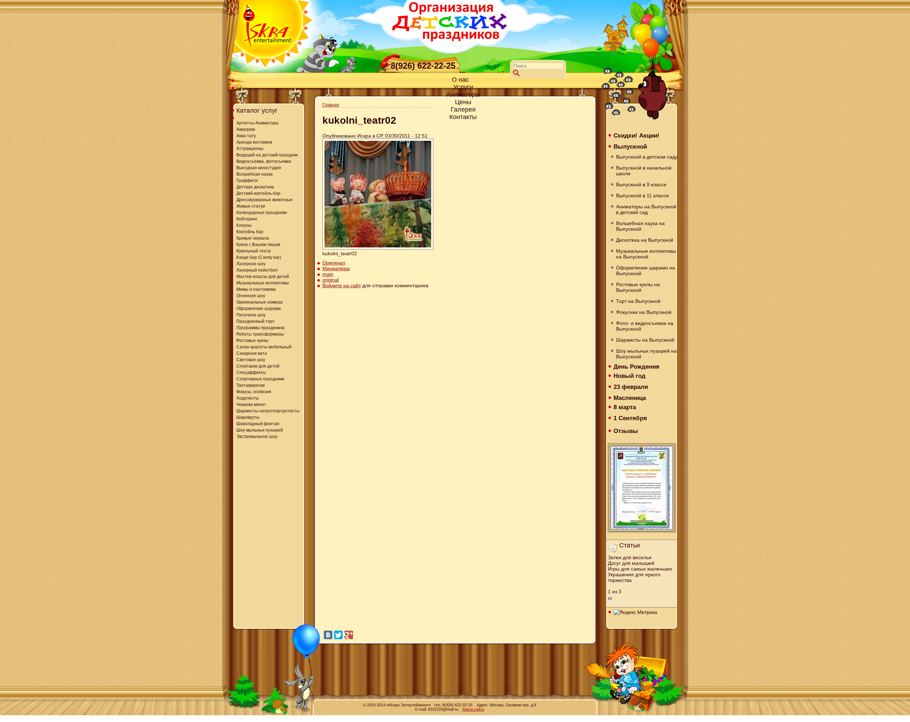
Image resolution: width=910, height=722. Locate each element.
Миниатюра (336, 268)
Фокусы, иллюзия (253, 391)
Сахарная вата (251, 353)
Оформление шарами (258, 308)
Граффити (247, 180)
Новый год (630, 375)
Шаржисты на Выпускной (645, 340)
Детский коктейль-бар (258, 193)
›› (610, 597)
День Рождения (636, 366)
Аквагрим (245, 129)
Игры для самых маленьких (640, 569)
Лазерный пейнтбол (257, 270)
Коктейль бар (249, 231)
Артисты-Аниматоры (257, 123)
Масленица (630, 397)
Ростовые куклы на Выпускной (638, 287)
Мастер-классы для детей (262, 276)
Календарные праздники (261, 212)
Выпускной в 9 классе (641, 184)
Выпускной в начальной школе (643, 170)
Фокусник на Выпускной (643, 312)
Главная (330, 104)
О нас (460, 79)
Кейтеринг (246, 218)
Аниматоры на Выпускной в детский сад (646, 209)
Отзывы (626, 430)
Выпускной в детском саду (647, 157)
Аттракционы (249, 148)
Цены (463, 102)
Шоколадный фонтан (257, 423)
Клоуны (244, 225)
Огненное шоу (250, 295)
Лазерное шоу (251, 263)
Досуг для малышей (631, 563)
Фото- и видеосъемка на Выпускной (644, 326)
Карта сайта (473, 709)
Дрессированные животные (264, 199)
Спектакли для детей (257, 366)
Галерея (463, 109)
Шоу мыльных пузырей (259, 430)
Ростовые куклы (252, 340)
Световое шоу (250, 359)
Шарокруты (247, 417)
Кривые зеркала (252, 238)
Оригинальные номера (259, 302)
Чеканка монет (251, 404)
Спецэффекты (251, 372)
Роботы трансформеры (260, 334)
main (327, 274)
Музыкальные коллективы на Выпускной (646, 254)
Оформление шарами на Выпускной (645, 270)
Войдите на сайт (341, 285)
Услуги (463, 87)
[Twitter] (338, 635)
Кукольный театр (253, 250)
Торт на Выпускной (638, 301)
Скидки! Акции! (636, 135)
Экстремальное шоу (256, 436)
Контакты (463, 117)
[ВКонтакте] (328, 635)
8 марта (625, 407)
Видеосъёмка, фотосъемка (263, 161)
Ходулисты (247, 398)
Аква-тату (246, 135)
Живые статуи (250, 206)
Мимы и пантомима (256, 289)
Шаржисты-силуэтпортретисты (268, 410)
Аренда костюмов (254, 142)
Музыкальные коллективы (262, 282)
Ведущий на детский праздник (267, 155)
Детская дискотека (255, 186)
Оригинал (333, 263)
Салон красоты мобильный (263, 346)
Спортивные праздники (260, 378)
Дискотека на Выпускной (644, 240)
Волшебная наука (254, 174)
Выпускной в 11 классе (642, 195)
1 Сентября (630, 418)
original (330, 280)
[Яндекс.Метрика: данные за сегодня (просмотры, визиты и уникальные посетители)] (635, 612)
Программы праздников (260, 327)
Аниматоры (463, 94)
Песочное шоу (251, 314)
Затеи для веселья (630, 557)
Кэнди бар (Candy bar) (258, 257)
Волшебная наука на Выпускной (640, 226)
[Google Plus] (348, 635)
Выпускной (630, 146)
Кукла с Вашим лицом (258, 244)
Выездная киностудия (258, 167)
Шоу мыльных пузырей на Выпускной (646, 353)
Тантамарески (250, 385)
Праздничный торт (255, 321)
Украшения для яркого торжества (634, 577)
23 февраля (631, 386)
